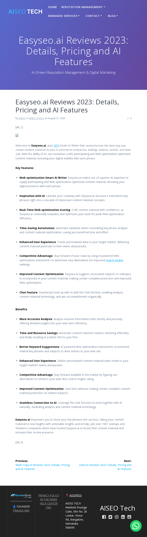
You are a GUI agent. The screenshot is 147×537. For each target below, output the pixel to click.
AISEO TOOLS (36, 118)
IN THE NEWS (48, 499)
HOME (52, 7)
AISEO (22, 118)
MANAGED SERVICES (63, 16)
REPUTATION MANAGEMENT (82, 7)
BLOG (112, 16)
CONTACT (92, 16)
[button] (136, 526)
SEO (56, 145)
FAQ (48, 507)
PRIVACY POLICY (48, 495)
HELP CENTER (49, 503)
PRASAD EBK (21, 510)
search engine (114, 260)
